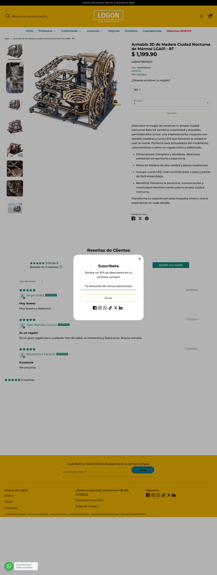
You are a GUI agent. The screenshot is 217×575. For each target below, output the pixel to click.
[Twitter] (115, 308)
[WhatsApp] (105, 308)
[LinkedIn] (121, 308)
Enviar (108, 298)
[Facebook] (95, 308)
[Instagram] (100, 308)
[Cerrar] (139, 258)
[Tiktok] (110, 308)
